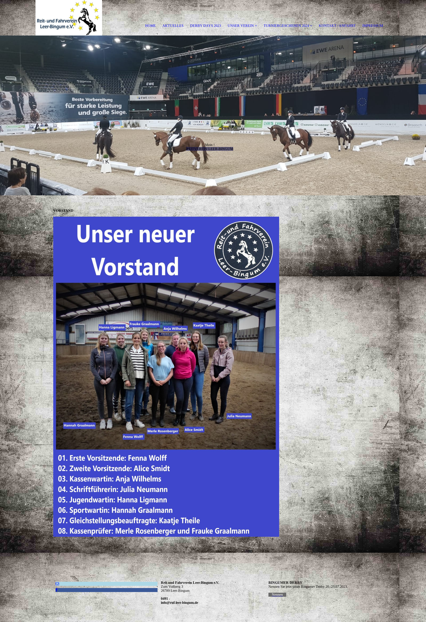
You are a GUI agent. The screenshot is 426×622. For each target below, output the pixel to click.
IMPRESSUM (372, 26)
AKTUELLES (172, 26)
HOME (150, 26)
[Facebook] (56, 590)
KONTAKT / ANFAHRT (337, 26)
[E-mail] (57, 584)
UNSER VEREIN (241, 26)
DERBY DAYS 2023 (205, 26)
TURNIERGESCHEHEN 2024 (286, 26)
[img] (51, 18)
